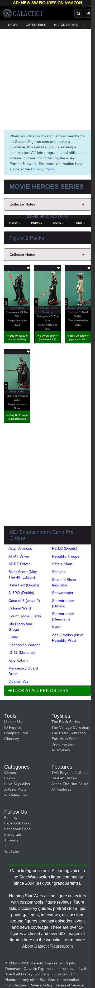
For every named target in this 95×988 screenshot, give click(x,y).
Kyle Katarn (18, 660)
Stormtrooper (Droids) (63, 603)
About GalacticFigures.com (47, 946)
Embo (13, 637)
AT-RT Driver (19, 564)
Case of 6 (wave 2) (24, 600)
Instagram (12, 834)
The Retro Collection (68, 733)
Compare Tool (16, 733)
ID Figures (13, 727)
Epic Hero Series (65, 739)
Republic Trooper (66, 556)
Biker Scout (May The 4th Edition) (22, 574)
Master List (13, 722)
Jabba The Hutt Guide (69, 784)
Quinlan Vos (18, 681)
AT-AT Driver (19, 556)
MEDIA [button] (35, 222)
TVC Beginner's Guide (70, 772)
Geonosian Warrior (24, 645)
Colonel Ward (19, 608)
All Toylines (60, 750)
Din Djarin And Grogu (20, 626)
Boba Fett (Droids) (23, 585)
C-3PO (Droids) (21, 593)
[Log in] (88, 13)
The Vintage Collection (70, 727)
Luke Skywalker (17, 784)
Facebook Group (18, 823)
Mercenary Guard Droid (23, 671)
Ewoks (9, 778)
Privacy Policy (42, 169)
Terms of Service (70, 985)
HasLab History (64, 778)
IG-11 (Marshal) (21, 652)
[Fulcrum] (88, 7)
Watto (56, 627)
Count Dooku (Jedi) (24, 616)
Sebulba (59, 572)
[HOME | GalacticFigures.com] (22, 13)
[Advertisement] (47, 78)
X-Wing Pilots (15, 789)
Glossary (11, 739)
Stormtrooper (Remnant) (63, 616)
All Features (61, 789)
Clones (10, 772)
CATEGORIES (36, 25)
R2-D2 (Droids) (64, 548)
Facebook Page (17, 829)
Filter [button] (13, 222)
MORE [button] (57, 222)
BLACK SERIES (66, 25)
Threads (11, 840)
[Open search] (78, 13)
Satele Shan (62, 564)
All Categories (15, 795)
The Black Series (65, 722)
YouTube (11, 851)
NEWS (13, 25)
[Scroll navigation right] (84, 24)
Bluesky (10, 818)
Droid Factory (62, 744)
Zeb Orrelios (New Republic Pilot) (67, 638)
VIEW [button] (78, 222)
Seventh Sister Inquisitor (64, 582)
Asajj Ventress (20, 548)
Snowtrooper (62, 593)
